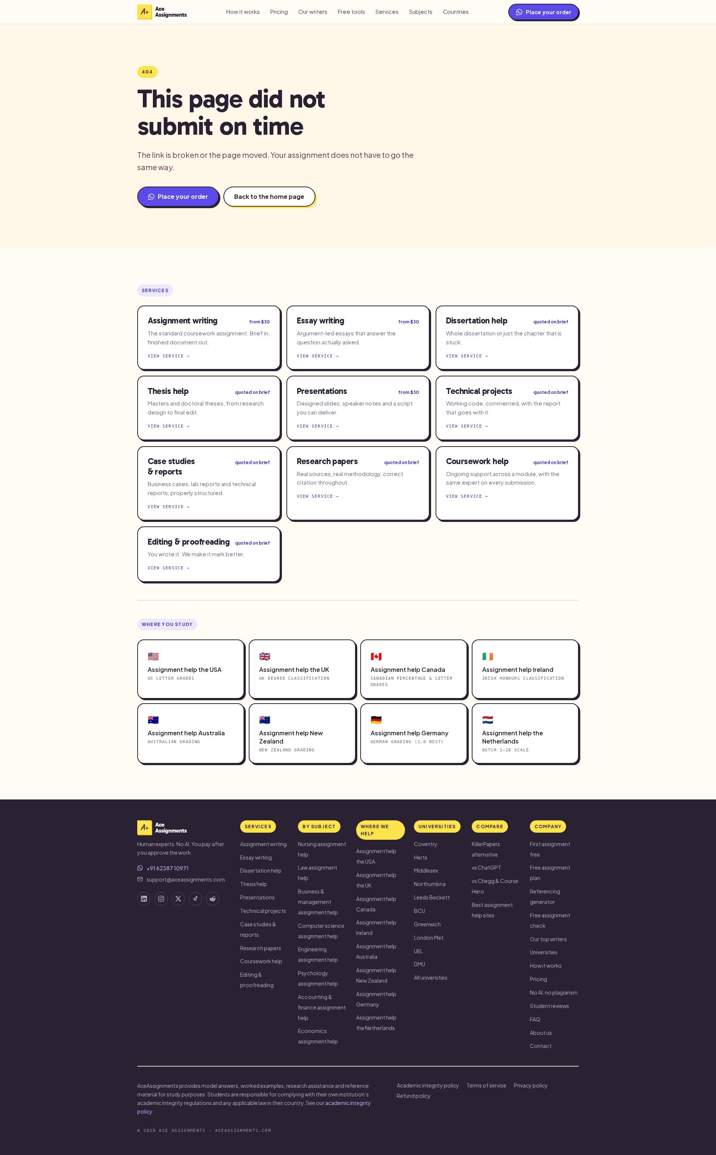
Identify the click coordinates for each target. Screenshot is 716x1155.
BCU (419, 910)
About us (541, 1032)
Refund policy (414, 1095)
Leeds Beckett (432, 897)
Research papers (260, 948)
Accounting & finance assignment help (322, 1007)
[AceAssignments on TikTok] (195, 898)
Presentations (257, 897)
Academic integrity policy (428, 1085)
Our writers (312, 11)
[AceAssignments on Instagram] (161, 898)
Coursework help (261, 961)
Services (387, 11)
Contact (541, 1045)
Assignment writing (263, 844)
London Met (428, 937)
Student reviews (549, 1005)
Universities (544, 952)
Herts (420, 857)
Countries (456, 11)
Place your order (548, 12)
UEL (418, 951)
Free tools (351, 11)
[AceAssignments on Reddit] (212, 898)
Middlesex (426, 870)
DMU (419, 964)
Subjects (421, 11)
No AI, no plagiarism (554, 992)
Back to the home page (269, 196)
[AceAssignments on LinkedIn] (144, 898)
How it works (243, 11)
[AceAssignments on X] (178, 898)
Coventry (425, 844)
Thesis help (253, 883)
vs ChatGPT (486, 867)
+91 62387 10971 (168, 868)
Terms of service (486, 1085)
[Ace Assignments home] (162, 11)
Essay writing (256, 857)
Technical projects (263, 910)
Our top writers (548, 939)
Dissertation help (261, 870)
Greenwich (427, 924)
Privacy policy (531, 1085)
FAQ (535, 1019)
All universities (431, 977)
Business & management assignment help (318, 901)
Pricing (279, 11)
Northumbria (430, 883)
